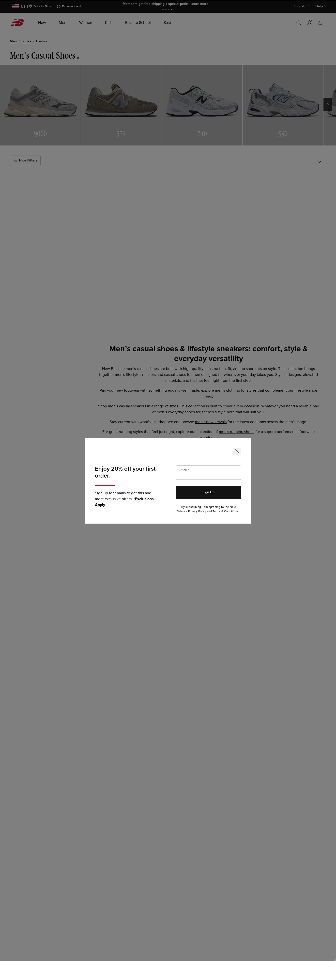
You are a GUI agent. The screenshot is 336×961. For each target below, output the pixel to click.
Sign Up (208, 492)
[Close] (237, 451)
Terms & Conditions (226, 511)
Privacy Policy (197, 511)
